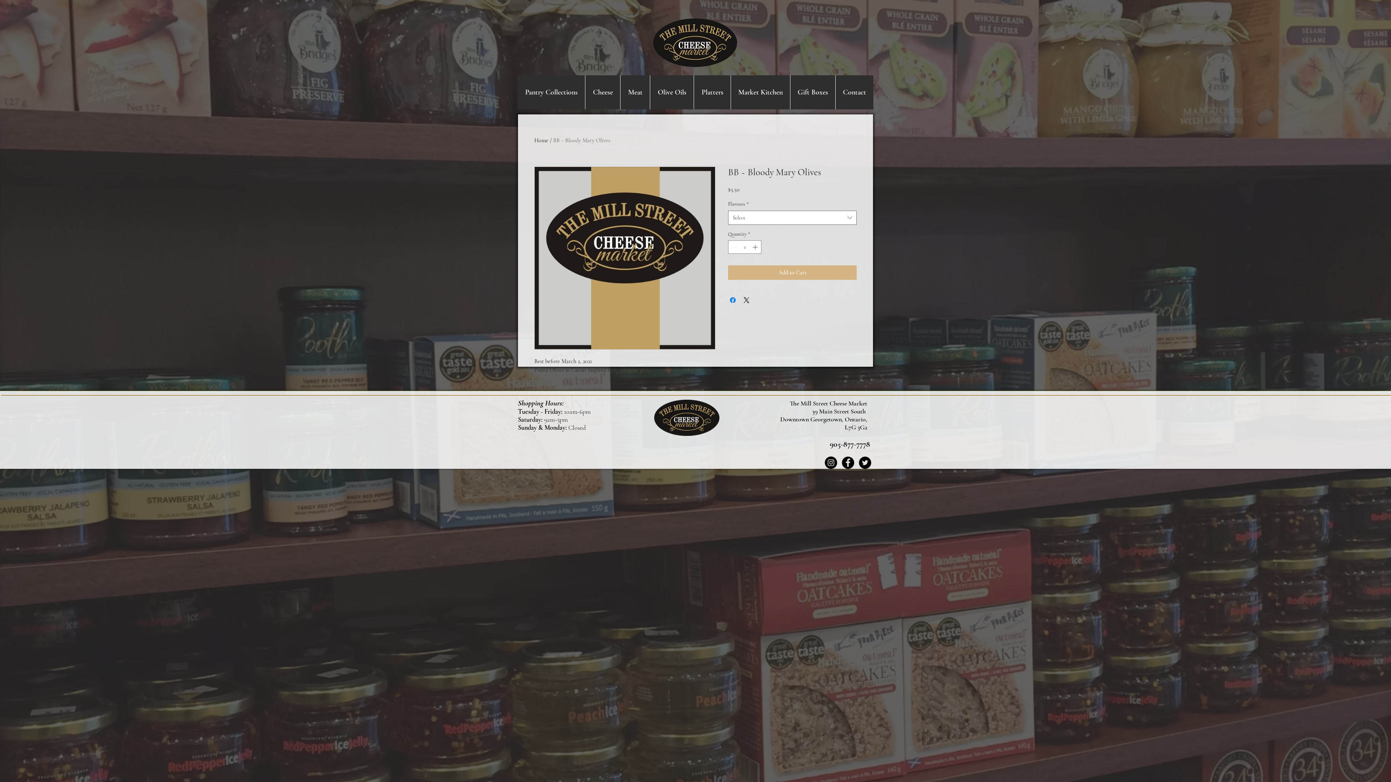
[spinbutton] (744, 247)
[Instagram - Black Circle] (831, 463)
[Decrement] (733, 247)
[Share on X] (746, 300)
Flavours (738, 204)
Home (541, 140)
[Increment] (755, 247)
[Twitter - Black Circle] (865, 463)
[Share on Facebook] (732, 300)
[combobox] (792, 218)
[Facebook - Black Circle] (848, 463)
